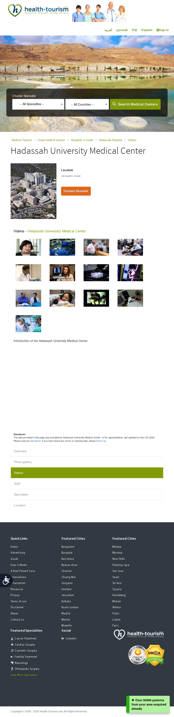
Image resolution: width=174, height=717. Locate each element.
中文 (134, 30)
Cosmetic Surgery (26, 650)
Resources (17, 589)
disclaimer (36, 440)
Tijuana (117, 589)
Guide (14, 559)
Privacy (15, 595)
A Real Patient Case (23, 571)
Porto (115, 613)
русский (122, 30)
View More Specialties (24, 675)
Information (18, 583)
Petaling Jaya (120, 565)
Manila (66, 619)
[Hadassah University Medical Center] (33, 191)
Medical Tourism (22, 140)
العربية (108, 30)
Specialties (21, 494)
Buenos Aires (70, 565)
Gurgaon (67, 583)
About (14, 613)
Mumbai (117, 553)
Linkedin (71, 638)
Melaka (116, 547)
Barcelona (68, 559)
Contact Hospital (76, 191)
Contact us (17, 619)
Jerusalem (68, 595)
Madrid (66, 613)
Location (19, 505)
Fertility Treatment (26, 657)
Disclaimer (17, 607)
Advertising (18, 553)
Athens (116, 607)
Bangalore (68, 547)
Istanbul (67, 589)
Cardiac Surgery (25, 645)
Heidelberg (119, 595)
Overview (20, 451)
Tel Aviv (117, 583)
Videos (132, 140)
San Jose (117, 571)
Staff (17, 483)
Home (14, 547)
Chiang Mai (69, 577)
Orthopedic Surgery (27, 669)
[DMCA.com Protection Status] (154, 655)
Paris (115, 625)
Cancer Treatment (25, 638)
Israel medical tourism (51, 140)
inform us (101, 440)
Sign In (164, 30)
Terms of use (18, 601)
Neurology (21, 663)
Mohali (116, 601)
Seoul (115, 577)
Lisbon (116, 619)
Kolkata (66, 601)
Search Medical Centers (138, 104)
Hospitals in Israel (82, 140)
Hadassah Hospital (110, 140)
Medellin (67, 625)
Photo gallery (23, 462)
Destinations (18, 577)
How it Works (19, 565)
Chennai (67, 571)
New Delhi (118, 559)
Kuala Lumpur (70, 607)
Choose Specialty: (24, 95)
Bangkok (67, 553)
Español (147, 30)
